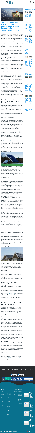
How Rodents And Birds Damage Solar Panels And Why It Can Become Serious (27, 85)
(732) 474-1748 (10, 357)
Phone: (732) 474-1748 (31, 411)
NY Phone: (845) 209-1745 (32, 402)
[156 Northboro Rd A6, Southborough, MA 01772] (29, 423)
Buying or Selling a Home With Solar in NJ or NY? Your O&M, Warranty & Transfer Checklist (31, 67)
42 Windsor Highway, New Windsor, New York (31, 406)
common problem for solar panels (12, 262)
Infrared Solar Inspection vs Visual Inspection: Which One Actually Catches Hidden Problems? (27, 104)
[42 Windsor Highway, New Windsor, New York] (29, 403)
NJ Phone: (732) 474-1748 (31, 393)
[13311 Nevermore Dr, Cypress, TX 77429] (29, 413)
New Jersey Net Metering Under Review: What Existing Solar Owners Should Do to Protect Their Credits (27, 46)
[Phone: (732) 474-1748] (29, 411)
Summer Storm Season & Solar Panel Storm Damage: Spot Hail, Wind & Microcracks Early (27, 21)
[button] (24, 2)
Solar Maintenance (12, 31)
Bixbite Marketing (31, 431)
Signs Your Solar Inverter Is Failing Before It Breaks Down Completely (31, 104)
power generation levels (10, 293)
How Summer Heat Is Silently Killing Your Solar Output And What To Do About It (31, 86)
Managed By (24, 431)
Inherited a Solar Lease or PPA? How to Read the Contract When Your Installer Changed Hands (27, 67)
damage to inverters (13, 219)
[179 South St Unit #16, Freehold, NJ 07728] (29, 395)
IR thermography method (7, 140)
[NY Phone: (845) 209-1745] (29, 401)
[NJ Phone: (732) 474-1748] (29, 392)
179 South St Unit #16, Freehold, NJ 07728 (32, 397)
